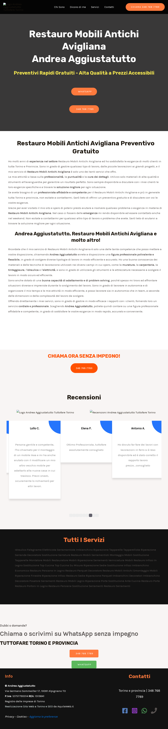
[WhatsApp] (144, 711)
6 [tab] (87, 515)
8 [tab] (93, 515)
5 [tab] (84, 515)
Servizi (95, 7)
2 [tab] (74, 515)
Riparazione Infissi (54, 575)
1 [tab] (71, 515)
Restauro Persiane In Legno (47, 570)
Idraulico (21, 549)
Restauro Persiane (60, 586)
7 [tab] (90, 515)
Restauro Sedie (76, 575)
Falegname (34, 549)
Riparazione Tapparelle (108, 549)
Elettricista (49, 549)
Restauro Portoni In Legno (31, 586)
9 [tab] (97, 515)
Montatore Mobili (40, 560)
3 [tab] (77, 515)
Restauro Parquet (76, 570)
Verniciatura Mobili (121, 560)
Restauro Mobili (81, 555)
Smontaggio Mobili (145, 570)
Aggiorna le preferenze (43, 716)
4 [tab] (80, 515)
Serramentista (66, 549)
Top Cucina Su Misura (69, 565)
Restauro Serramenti (117, 586)
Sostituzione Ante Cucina (124, 581)
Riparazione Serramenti (92, 560)
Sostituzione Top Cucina (39, 565)
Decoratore (34, 555)
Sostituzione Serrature (56, 555)
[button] (84, 91)
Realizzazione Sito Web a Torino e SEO (29, 706)
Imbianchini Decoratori (128, 575)
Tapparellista (132, 549)
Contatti (109, 7)
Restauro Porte (150, 581)
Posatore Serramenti (42, 581)
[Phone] (154, 711)
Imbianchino (84, 549)
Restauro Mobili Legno (70, 581)
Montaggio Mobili (121, 555)
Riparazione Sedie (95, 565)
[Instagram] (135, 711)
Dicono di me (78, 7)
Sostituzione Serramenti (88, 586)
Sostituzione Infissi (119, 565)
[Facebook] (125, 711)
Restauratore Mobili (64, 560)
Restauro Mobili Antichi (118, 570)
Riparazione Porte (96, 581)
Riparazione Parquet (99, 575)
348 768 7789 (84, 368)
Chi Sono (59, 7)
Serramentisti (101, 555)
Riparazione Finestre (28, 575)
